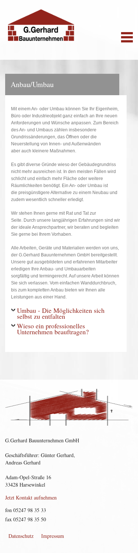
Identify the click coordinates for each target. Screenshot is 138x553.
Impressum (52, 535)
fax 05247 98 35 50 (25, 519)
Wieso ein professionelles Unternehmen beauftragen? (53, 329)
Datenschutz (20, 535)
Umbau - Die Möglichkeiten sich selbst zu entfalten (61, 314)
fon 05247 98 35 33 (25, 510)
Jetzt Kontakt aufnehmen (31, 497)
